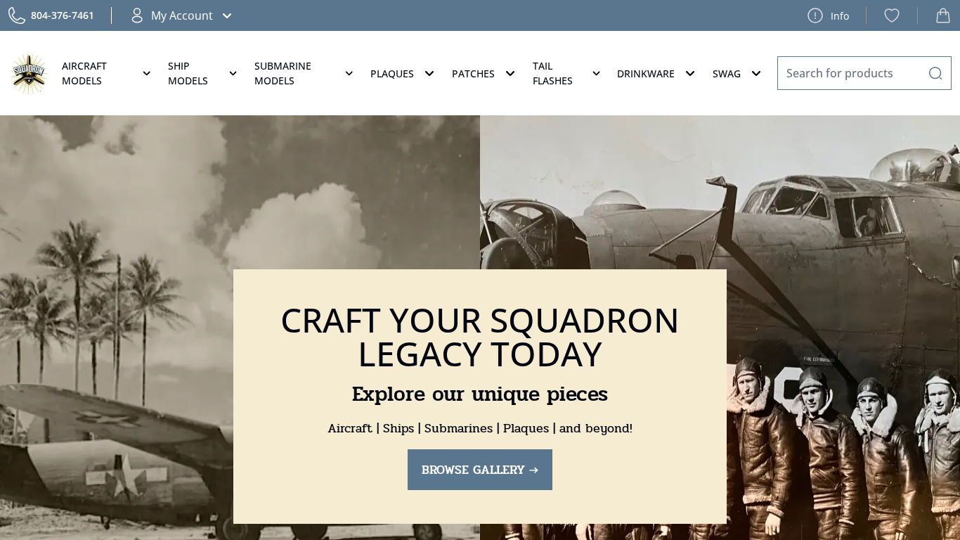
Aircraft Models (84, 73)
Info (840, 15)
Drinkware (646, 73)
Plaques (392, 73)
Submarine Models (282, 73)
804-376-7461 (62, 15)
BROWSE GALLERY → (480, 470)
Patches (473, 73)
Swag (727, 73)
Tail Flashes (553, 73)
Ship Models (188, 73)
